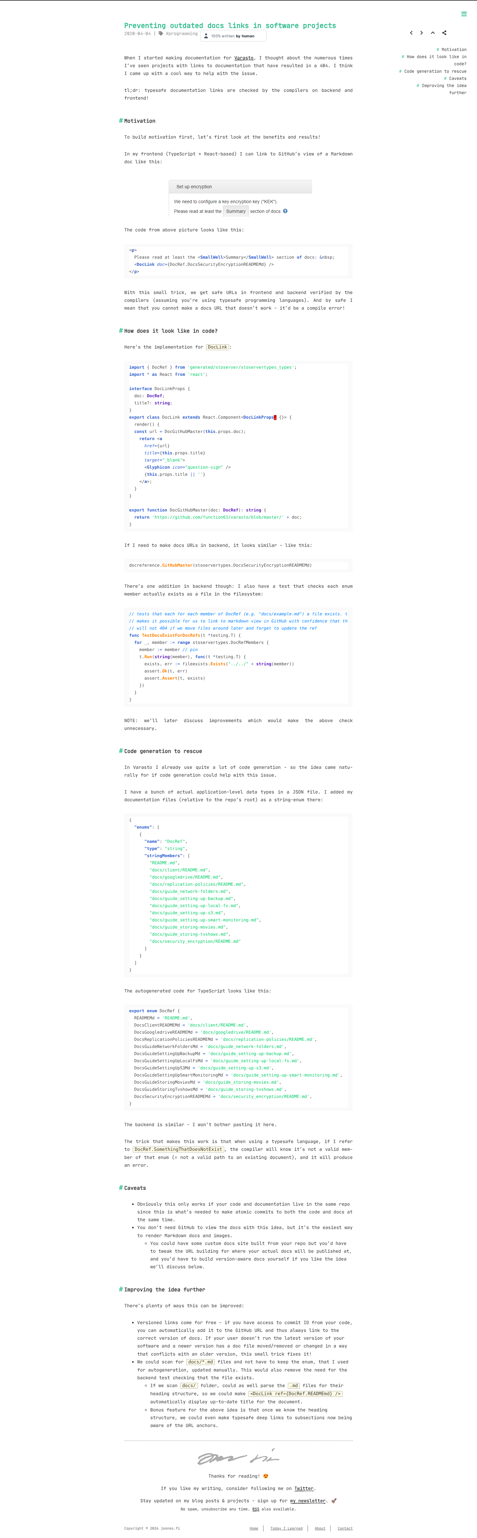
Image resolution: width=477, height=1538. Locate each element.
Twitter (303, 1488)
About (320, 1528)
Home (254, 1528)
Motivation (454, 49)
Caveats (458, 78)
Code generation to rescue (435, 71)
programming (183, 33)
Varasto (243, 58)
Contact (345, 1528)
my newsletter (307, 1501)
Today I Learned (287, 1528)
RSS (255, 1509)
